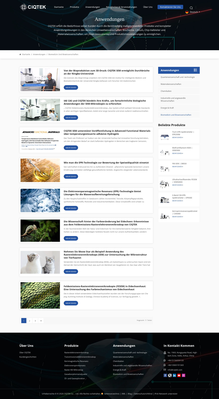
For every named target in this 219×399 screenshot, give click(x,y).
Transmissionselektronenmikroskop (80, 357)
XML (124, 393)
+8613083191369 (176, 365)
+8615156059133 (176, 360)
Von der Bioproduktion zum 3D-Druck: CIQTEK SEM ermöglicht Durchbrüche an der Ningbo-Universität (107, 72)
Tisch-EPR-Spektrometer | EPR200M (183, 133)
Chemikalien (166, 91)
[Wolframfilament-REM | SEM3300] (164, 152)
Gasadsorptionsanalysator (75, 374)
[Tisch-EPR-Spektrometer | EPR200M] (164, 136)
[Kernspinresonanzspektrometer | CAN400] (164, 216)
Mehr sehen (177, 166)
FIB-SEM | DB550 (179, 163)
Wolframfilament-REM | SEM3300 (182, 149)
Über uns (147, 6)
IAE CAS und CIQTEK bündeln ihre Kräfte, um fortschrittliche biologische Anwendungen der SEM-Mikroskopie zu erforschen (105, 102)
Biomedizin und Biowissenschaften (176, 115)
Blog (130, 393)
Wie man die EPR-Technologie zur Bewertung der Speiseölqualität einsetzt (106, 162)
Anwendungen (92, 6)
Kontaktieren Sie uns (170, 6)
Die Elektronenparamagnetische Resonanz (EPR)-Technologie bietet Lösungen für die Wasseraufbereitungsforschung (102, 193)
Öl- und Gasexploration (74, 378)
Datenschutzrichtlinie (143, 393)
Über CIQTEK (25, 352)
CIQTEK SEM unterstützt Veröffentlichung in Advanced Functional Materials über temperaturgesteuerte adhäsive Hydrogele (107, 132)
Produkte (74, 6)
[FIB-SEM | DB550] (164, 168)
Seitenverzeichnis (111, 393)
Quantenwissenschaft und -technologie (178, 77)
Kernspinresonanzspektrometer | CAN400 (184, 212)
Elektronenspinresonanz (74, 365)
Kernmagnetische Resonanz (76, 361)
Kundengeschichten (27, 357)
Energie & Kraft (167, 108)
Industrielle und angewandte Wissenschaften (173, 99)
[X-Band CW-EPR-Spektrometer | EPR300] (164, 200)
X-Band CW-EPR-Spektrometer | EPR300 (182, 196)
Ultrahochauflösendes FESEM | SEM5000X (184, 180)
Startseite (59, 6)
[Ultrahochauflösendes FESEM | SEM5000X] (164, 184)
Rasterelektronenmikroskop (76, 352)
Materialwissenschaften (171, 84)
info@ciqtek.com (175, 369)
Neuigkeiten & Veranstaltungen (121, 6)
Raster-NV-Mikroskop (73, 369)
